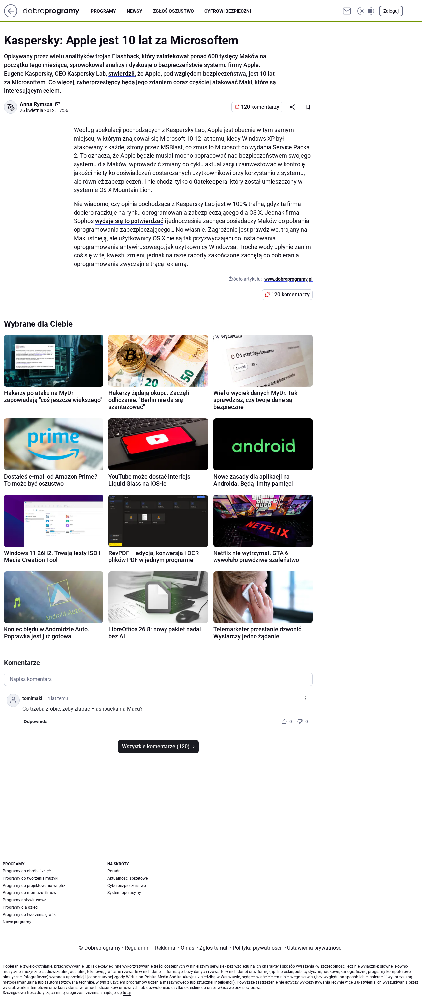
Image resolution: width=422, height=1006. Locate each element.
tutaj (127, 992)
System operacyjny (124, 892)
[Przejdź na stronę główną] (10, 16)
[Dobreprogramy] (56, 10)
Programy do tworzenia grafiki (30, 914)
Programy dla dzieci (20, 907)
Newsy (134, 11)
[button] (365, 11)
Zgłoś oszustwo (173, 11)
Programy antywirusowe (24, 900)
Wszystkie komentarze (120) (156, 746)
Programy (103, 11)
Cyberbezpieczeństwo (126, 885)
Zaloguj (391, 11)
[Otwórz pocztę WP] (347, 11)
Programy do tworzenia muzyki (30, 878)
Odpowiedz (35, 721)
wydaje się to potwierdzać (129, 221)
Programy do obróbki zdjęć (27, 871)
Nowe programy (17, 922)
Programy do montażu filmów (29, 892)
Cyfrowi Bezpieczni (227, 11)
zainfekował (172, 56)
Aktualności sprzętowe (127, 878)
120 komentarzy (260, 107)
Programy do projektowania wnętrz (34, 885)
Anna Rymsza (36, 104)
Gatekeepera (210, 181)
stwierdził (121, 73)
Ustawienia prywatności (314, 948)
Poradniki (116, 871)
